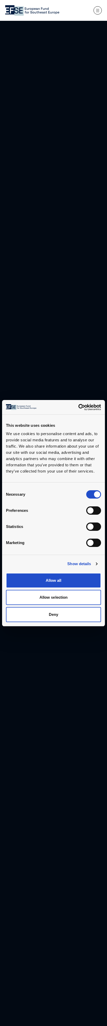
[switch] (93, 510)
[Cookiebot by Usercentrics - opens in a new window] (85, 407)
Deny (53, 614)
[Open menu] (97, 10)
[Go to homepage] (32, 10)
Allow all (54, 580)
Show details (79, 564)
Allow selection (53, 597)
